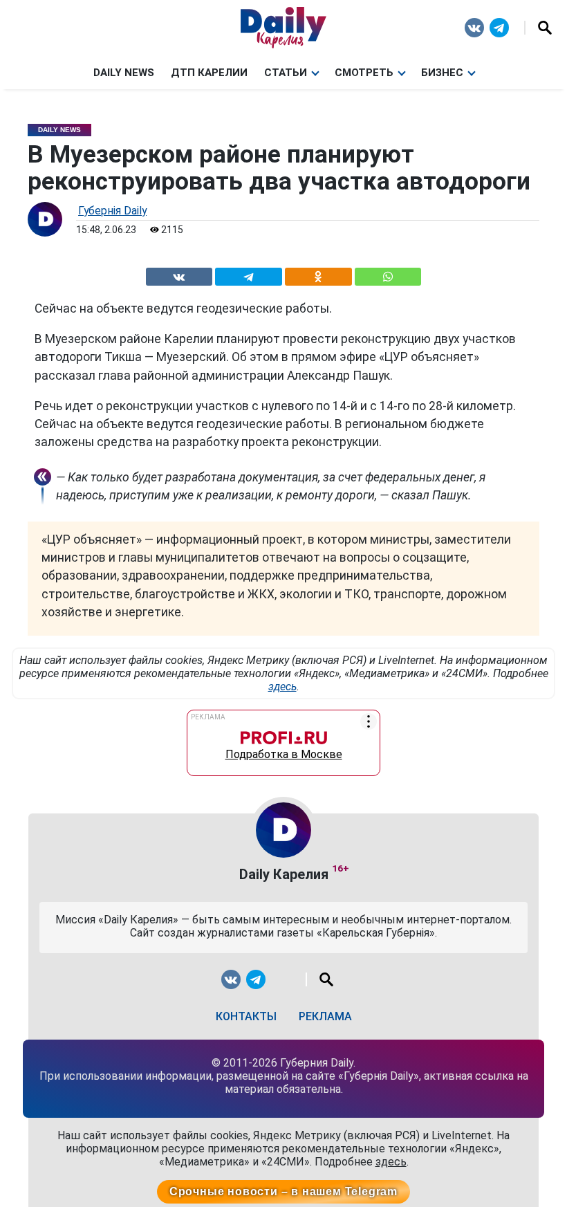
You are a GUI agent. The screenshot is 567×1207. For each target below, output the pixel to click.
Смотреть (364, 72)
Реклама (325, 1016)
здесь (282, 686)
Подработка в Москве (283, 751)
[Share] (388, 274)
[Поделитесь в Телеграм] (248, 274)
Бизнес (442, 72)
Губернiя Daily (112, 210)
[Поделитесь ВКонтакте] (179, 274)
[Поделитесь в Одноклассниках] (318, 274)
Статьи (285, 72)
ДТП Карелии (209, 72)
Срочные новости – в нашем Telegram (283, 1191)
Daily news (123, 72)
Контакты (246, 1016)
